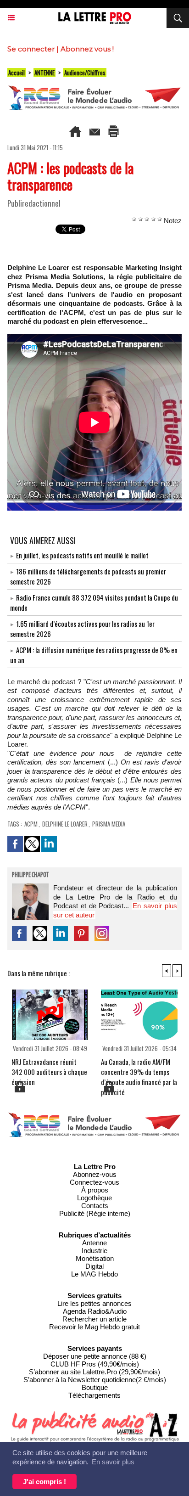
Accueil (16, 72)
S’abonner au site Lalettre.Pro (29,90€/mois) (94, 1372)
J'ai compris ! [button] (44, 1481)
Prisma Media (108, 823)
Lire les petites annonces (94, 1303)
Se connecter (31, 49)
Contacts (94, 1205)
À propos (94, 1190)
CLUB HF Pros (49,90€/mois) (94, 1364)
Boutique (95, 1387)
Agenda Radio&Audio (95, 1311)
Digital (94, 1266)
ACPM (31, 823)
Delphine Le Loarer (65, 823)
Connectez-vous (94, 1182)
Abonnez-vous (95, 1174)
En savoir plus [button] (113, 1462)
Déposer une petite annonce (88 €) (94, 1356)
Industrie (94, 1250)
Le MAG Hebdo (94, 1274)
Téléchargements (94, 1395)
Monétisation (95, 1258)
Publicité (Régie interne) (94, 1213)
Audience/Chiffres (85, 72)
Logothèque (94, 1198)
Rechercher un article (94, 1319)
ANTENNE (44, 72)
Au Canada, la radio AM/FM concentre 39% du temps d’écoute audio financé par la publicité (139, 1068)
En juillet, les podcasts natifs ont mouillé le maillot (82, 555)
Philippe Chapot (30, 875)
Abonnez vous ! (87, 49)
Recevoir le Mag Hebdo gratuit (94, 1327)
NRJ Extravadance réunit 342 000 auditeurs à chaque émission (49, 1068)
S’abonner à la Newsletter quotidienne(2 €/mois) (94, 1380)
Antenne (94, 1243)
